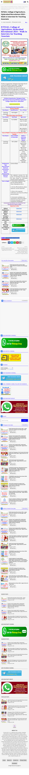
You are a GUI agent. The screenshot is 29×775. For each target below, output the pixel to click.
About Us (9, 760)
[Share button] (23, 242)
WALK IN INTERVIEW (8, 6)
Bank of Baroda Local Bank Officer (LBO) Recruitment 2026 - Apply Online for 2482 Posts (18, 576)
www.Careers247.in (14, 104)
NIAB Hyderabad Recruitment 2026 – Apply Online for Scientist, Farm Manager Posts (18, 265)
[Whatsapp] (14, 242)
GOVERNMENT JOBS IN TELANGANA (12, 237)
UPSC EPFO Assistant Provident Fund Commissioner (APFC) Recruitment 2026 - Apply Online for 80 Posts (17, 484)
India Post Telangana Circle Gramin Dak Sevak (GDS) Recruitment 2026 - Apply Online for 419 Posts (18, 289)
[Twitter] (12, 242)
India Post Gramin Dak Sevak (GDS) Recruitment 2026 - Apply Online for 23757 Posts (17, 461)
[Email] (20, 242)
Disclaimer (14, 763)
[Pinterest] (17, 242)
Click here (19, 208)
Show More (25, 424)
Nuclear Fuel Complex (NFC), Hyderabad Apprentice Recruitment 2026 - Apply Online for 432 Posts (18, 282)
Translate (11, 369)
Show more (24, 260)
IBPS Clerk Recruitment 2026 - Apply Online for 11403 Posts (18, 584)
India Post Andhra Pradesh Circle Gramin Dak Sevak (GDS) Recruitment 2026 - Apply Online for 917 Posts (18, 536)
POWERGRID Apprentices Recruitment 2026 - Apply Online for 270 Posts (18, 477)
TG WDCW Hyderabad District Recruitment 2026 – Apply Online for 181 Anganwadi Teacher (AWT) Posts (17, 707)
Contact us (15, 760)
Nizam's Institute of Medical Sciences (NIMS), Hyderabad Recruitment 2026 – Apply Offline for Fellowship (18, 492)
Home (2, 6)
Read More (14, 269)
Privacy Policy (23, 760)
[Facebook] (9, 242)
